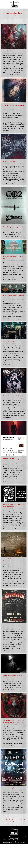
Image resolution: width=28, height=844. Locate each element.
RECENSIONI (6, 53)
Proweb (12, 838)
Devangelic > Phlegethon (9, 161)
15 (18, 819)
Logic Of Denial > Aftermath (10, 51)
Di (13, 53)
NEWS (4, 230)
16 (21, 819)
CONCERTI (5, 463)
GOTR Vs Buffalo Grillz (9, 341)
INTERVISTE (6, 343)
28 (13, 821)
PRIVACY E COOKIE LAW (20, 842)
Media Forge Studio (22, 836)
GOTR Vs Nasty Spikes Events (11, 788)
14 (15, 819)
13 (12, 819)
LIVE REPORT (6, 260)
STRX (11, 842)
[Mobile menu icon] (2, 4)
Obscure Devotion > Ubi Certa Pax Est (13, 396)
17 (24, 819)
